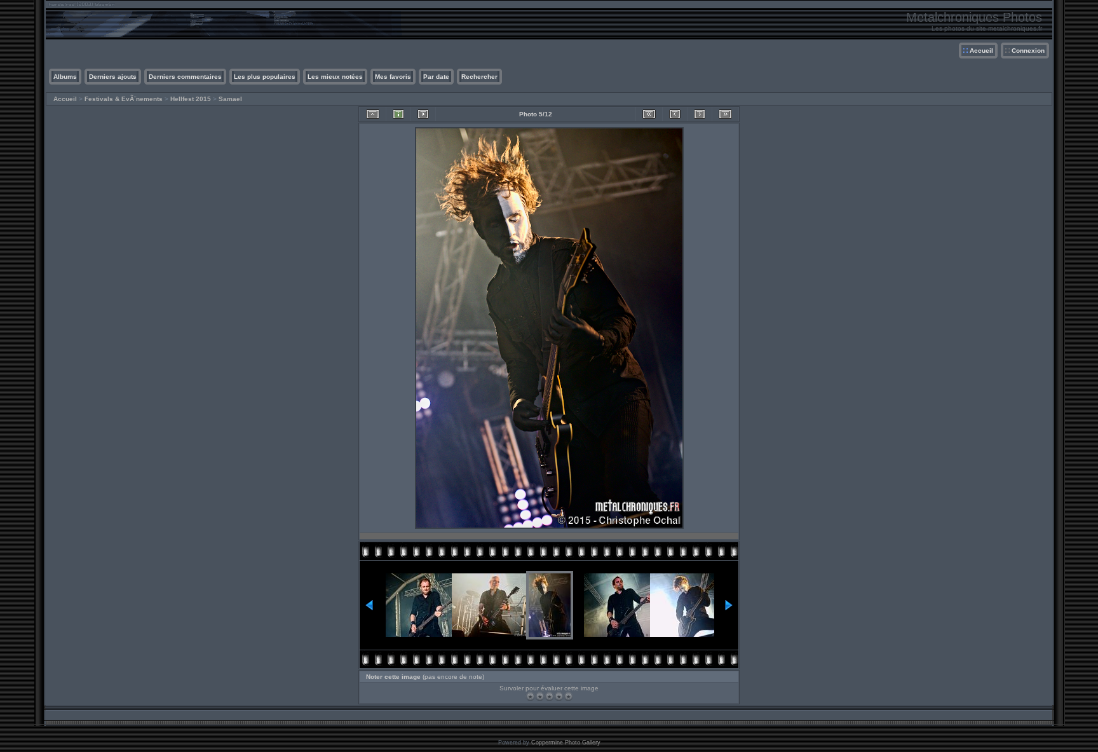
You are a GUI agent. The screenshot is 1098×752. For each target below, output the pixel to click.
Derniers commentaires (185, 76)
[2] (540, 696)
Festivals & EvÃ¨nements (124, 98)
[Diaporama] (423, 114)
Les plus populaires (264, 76)
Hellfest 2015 (190, 98)
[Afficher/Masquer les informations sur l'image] (398, 114)
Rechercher (479, 76)
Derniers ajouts (113, 76)
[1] (530, 696)
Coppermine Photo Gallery (565, 742)
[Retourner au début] (649, 114)
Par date (436, 76)
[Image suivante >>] (700, 114)
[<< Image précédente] (675, 114)
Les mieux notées (335, 76)
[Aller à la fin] (725, 114)
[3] (549, 696)
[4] (559, 696)
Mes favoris (393, 76)
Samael (230, 98)
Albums (65, 76)
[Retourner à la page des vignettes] (373, 114)
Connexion (1028, 50)
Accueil (981, 50)
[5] (568, 696)
